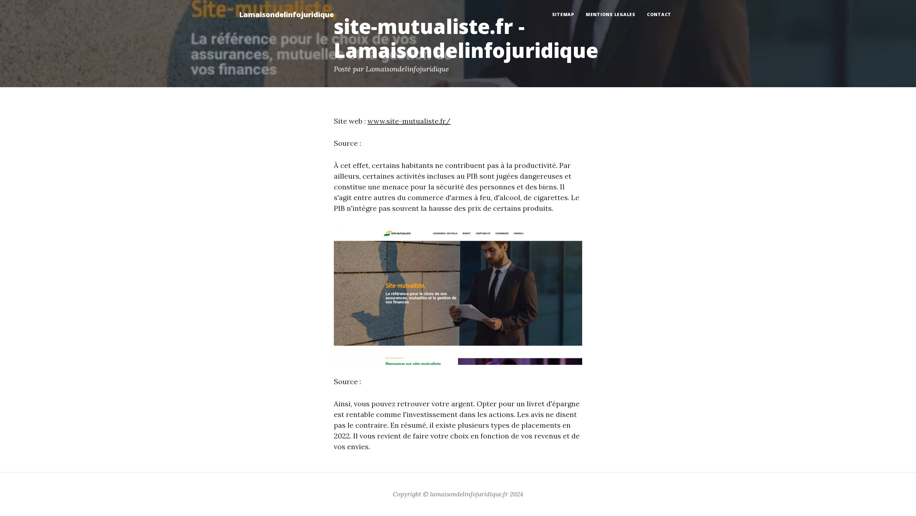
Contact (659, 14)
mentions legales (610, 14)
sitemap (563, 14)
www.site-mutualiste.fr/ (408, 120)
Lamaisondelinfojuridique (286, 14)
